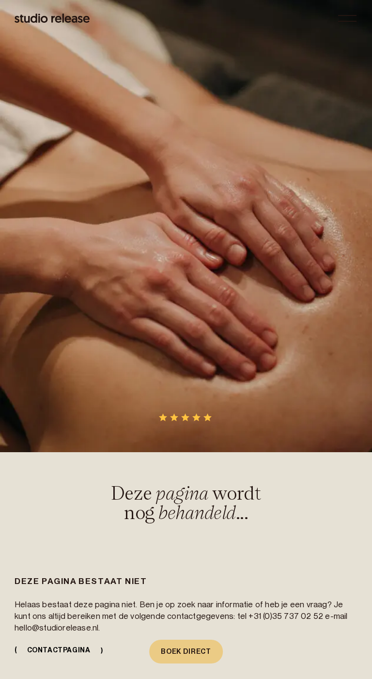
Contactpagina (58, 650)
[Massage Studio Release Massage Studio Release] (52, 18)
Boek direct (186, 651)
